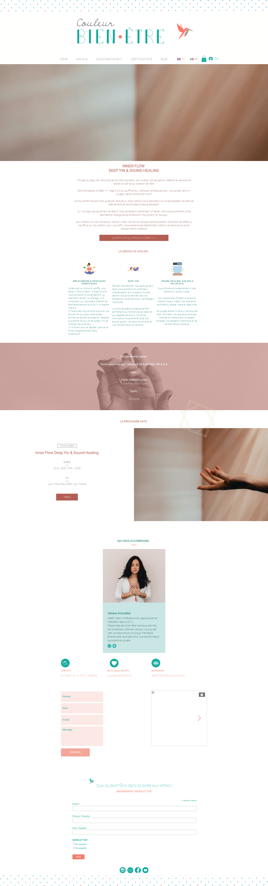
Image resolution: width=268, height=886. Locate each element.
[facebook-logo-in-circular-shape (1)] (138, 870)
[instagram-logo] (123, 870)
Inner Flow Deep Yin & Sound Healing (67, 452)
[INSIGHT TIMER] (130, 870)
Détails (67, 497)
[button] (204, 59)
